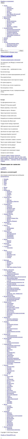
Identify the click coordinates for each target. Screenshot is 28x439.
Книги (5, 39)
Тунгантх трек (10, 209)
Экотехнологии (8, 427)
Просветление (10, 361)
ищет (24, 156)
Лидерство (10, 271)
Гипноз (9, 341)
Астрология (10, 379)
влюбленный (4, 156)
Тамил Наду (7, 231)
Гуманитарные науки (9, 275)
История (9, 12)
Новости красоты (11, 15)
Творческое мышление (13, 358)
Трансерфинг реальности (13, 35)
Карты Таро (10, 417)
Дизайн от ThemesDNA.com (8, 435)
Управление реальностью (13, 359)
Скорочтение (10, 355)
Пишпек (9, 261)
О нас (5, 40)
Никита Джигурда (12, 46)
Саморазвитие (7, 344)
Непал (5, 250)
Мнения (9, 36)
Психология (10, 8)
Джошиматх (10, 211)
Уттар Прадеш (7, 197)
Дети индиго (10, 310)
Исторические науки (9, 296)
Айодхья (9, 200)
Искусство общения (12, 394)
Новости (9, 7)
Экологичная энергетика (13, 429)
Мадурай (9, 232)
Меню (2, 2)
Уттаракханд (7, 204)
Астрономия (10, 303)
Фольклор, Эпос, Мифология (14, 293)
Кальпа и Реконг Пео (12, 218)
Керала (5, 239)
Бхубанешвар (10, 228)
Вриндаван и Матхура (13, 201)
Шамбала (9, 413)
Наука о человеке (11, 391)
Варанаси (9, 202)
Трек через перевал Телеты (14, 267)
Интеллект (10, 349)
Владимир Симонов (12, 45)
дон (18, 156)
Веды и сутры (10, 380)
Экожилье (9, 428)
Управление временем (13, 274)
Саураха (9, 257)
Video (5, 183)
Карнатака (6, 243)
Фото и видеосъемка (12, 320)
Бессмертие (10, 425)
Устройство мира (8, 28)
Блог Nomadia (7, 16)
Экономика (10, 304)
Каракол (9, 264)
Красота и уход (11, 306)
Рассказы (9, 23)
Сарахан (9, 217)
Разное (8, 316)
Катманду (9, 251)
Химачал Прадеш (8, 214)
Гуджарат (6, 246)
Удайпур (9, 194)
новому (16, 158)
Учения (6, 375)
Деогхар (9, 224)
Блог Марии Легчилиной (13, 14)
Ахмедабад (10, 247)
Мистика (9, 421)
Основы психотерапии (13, 342)
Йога (8, 351)
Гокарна (9, 245)
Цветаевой (7, 56)
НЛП (8, 340)
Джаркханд (7, 222)
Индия (5, 187)
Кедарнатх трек (11, 208)
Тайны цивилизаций (12, 398)
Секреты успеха (11, 272)
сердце (18, 159)
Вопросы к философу (12, 33)
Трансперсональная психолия (14, 337)
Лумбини (9, 256)
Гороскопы (10, 407)
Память (9, 348)
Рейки (8, 400)
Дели (5, 188)
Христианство (10, 370)
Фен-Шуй (9, 403)
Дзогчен (9, 389)
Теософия (9, 401)
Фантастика (10, 295)
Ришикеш (9, 207)
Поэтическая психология (13, 29)
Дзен (8, 377)
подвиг (25, 158)
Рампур (9, 215)
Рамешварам (10, 236)
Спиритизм (10, 424)
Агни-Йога (10, 386)
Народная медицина (12, 328)
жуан (21, 156)
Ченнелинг (10, 420)
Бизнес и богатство (9, 269)
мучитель (11, 158)
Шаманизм (10, 422)
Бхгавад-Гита (10, 383)
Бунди (8, 195)
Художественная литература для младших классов (15, 283)
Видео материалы (11, 21)
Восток (9, 382)
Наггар (9, 219)
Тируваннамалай (11, 233)
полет (2, 159)
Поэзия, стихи (10, 22)
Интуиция (9, 354)
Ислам (8, 373)
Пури (8, 226)
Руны (8, 410)
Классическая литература (13, 289)
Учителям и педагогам (13, 288)
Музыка (9, 25)
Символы (9, 397)
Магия (5, 404)
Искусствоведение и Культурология (16, 276)
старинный (24, 159)
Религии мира (10, 366)
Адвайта (9, 384)
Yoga (5, 184)
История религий (11, 300)
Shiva (5, 182)
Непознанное (10, 393)
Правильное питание (12, 324)
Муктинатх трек (11, 254)
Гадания (9, 405)
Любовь (6, 38)
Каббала (9, 387)
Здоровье (9, 9)
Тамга (8, 265)
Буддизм (9, 368)
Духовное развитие (12, 32)
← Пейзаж (3, 167)
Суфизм (9, 372)
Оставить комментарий (10, 59)
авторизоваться (5, 176)
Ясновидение (10, 418)
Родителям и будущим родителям (15, 313)
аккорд (8, 155)
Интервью (9, 314)
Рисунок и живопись (12, 318)
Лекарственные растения (13, 331)
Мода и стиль (10, 311)
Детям (8, 19)
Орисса (6, 225)
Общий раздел (7, 302)
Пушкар (9, 193)
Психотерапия (7, 338)
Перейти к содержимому (7, 1)
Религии (6, 365)
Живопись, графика (12, 26)
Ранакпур (9, 191)
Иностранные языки (12, 278)
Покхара (9, 253)
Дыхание (9, 326)
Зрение (9, 327)
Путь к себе (10, 376)
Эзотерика (6, 411)
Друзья (5, 42)
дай (16, 156)
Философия (10, 363)
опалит (20, 158)
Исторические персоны (13, 299)
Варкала (9, 240)
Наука (8, 11)
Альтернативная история (13, 297)
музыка (6, 158)
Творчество (7, 18)
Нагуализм (10, 390)
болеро (12, 155)
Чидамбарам (10, 235)
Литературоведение (12, 290)
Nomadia (6, 179)
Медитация (10, 356)
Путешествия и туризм (13, 307)
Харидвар (9, 205)
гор (9, 156)
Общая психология (12, 335)
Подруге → (4, 169)
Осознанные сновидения (13, 345)
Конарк (9, 229)
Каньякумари (10, 238)
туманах (3, 161)
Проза (8, 292)
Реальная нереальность (13, 30)
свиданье (13, 159)
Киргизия (6, 260)
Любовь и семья (11, 309)
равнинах (7, 159)
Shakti (5, 180)
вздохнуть (17, 155)
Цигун (8, 333)
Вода (8, 323)
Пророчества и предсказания (14, 415)
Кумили (9, 242)
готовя (12, 156)
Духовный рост (11, 352)
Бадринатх (9, 212)
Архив (5, 5)
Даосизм (9, 369)
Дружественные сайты (13, 43)
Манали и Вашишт (12, 221)
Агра (8, 198)
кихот (2, 158)
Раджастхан (7, 190)
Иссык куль (10, 263)
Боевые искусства (11, 347)
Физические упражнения (13, 362)
